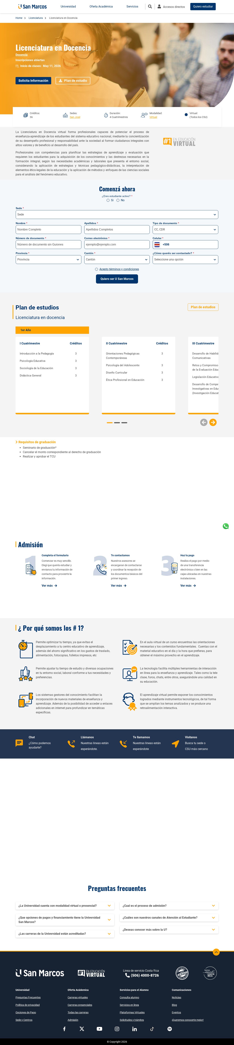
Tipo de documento (166, 223)
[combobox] (17, 214)
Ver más (47, 585)
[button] (213, 422)
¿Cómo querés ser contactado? (173, 253)
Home (19, 17)
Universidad (22, 989)
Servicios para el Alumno (134, 989)
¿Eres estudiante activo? (117, 196)
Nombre (21, 223)
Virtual (153, 117)
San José (75, 117)
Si (112, 200)
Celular (158, 238)
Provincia (22, 253)
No (122, 200)
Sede (20, 208)
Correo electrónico (96, 238)
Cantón (89, 253)
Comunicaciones (181, 989)
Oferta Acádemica (78, 989)
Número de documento (31, 238)
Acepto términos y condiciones (119, 269)
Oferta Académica (101, 6)
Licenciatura (36, 17)
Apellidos (91, 223)
